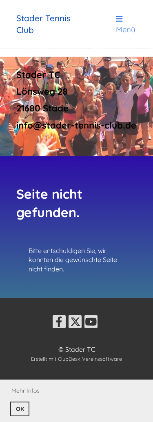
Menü (125, 29)
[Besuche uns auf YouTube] (91, 323)
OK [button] (20, 409)
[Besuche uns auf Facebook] (59, 323)
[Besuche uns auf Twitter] (75, 323)
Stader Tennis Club (43, 24)
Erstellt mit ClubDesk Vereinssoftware (76, 358)
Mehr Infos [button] (25, 390)
